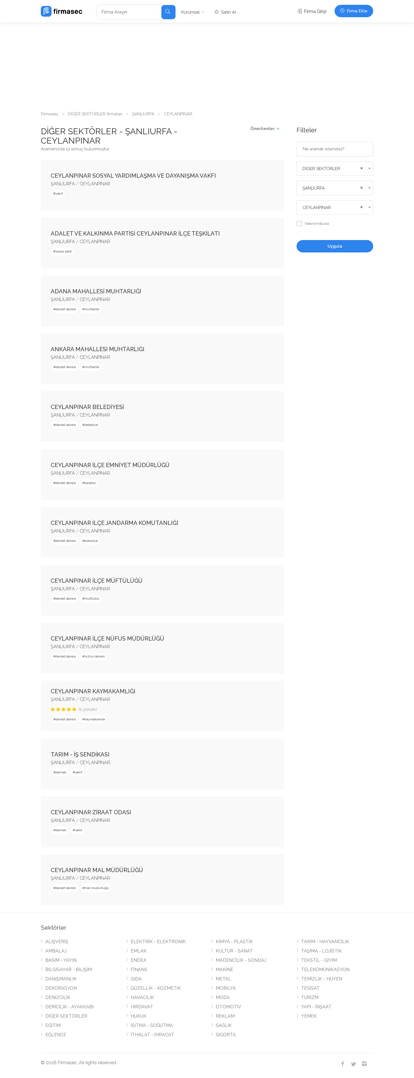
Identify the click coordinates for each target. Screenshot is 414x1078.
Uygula (335, 246)
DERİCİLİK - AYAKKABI (69, 1006)
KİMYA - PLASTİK (234, 941)
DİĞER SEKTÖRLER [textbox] (321, 168)
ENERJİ (138, 960)
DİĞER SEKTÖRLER (66, 1016)
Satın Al (228, 12)
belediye (91, 425)
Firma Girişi (314, 11)
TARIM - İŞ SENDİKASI (80, 754)
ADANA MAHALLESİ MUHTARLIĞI (96, 291)
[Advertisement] (207, 64)
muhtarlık (91, 309)
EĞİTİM (53, 1025)
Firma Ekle (357, 11)
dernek (60, 772)
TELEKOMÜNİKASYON (325, 969)
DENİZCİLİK (57, 997)
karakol (89, 483)
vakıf (59, 193)
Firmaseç (49, 113)
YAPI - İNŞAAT (316, 1006)
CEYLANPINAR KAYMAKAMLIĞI (93, 691)
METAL (223, 979)
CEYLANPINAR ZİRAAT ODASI (91, 812)
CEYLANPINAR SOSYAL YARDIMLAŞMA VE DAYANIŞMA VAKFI (133, 175)
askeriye (91, 541)
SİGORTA (226, 1034)
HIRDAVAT (142, 1006)
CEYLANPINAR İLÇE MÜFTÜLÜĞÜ (97, 580)
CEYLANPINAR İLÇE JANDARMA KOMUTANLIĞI (114, 523)
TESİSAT (310, 988)
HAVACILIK (142, 997)
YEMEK (309, 1016)
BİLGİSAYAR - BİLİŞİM (68, 969)
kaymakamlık (94, 719)
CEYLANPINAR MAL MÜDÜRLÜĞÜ (97, 870)
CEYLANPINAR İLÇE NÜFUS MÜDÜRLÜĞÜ (107, 638)
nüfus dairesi (94, 656)
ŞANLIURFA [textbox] (313, 188)
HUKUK (138, 1016)
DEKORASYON (61, 988)
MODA (223, 997)
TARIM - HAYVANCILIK (325, 941)
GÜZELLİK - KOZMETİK (156, 988)
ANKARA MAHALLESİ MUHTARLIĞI (97, 349)
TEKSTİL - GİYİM (319, 960)
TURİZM (310, 997)
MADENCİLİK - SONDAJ (241, 960)
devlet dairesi (65, 309)
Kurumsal (190, 12)
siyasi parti (63, 251)
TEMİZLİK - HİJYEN (321, 979)
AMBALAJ (55, 951)
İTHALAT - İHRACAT (152, 1034)
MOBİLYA (226, 988)
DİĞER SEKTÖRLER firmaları (95, 113)
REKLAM (225, 1016)
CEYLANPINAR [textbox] (316, 207)
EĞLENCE (55, 1034)
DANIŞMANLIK (61, 979)
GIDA (136, 979)
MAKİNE (224, 969)
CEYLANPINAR (95, 183)
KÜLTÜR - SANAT (234, 951)
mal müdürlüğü (96, 888)
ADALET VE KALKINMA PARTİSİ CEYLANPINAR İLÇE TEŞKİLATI (135, 233)
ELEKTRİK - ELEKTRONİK (158, 941)
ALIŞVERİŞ (56, 941)
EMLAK (138, 951)
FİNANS (139, 969)
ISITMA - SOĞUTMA (152, 1025)
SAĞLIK (224, 1025)
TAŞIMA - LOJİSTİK (321, 951)
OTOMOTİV (228, 1006)
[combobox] (335, 168)
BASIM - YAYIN (61, 960)
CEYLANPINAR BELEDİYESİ (87, 407)
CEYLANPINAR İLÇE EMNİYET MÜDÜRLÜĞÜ (110, 465)
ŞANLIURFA (143, 113)
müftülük (91, 598)
